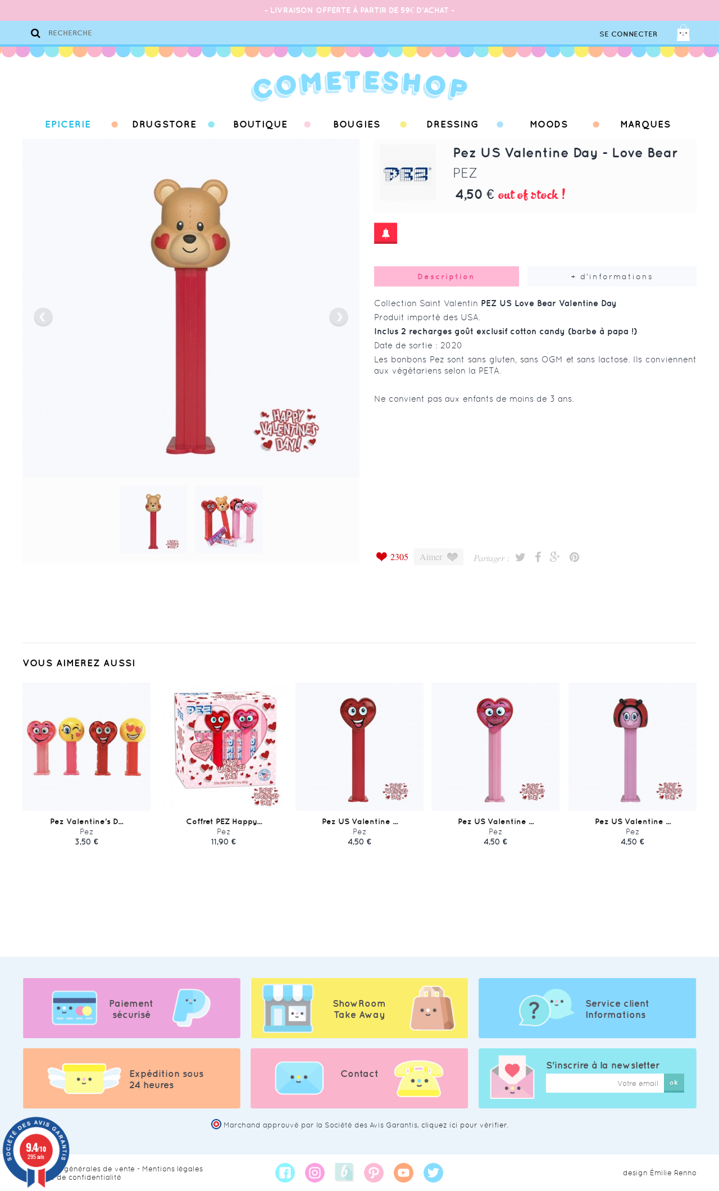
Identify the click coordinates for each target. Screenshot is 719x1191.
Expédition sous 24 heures (166, 1079)
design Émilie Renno (660, 1173)
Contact (359, 1073)
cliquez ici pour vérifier (464, 1125)
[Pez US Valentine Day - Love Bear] (153, 519)
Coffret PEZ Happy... (224, 821)
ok (674, 1082)
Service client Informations (617, 1009)
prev (43, 317)
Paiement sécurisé (131, 1009)
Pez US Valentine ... (360, 821)
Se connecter (628, 34)
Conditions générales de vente (78, 1169)
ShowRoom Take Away (359, 1009)
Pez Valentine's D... (86, 821)
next (338, 317)
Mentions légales (172, 1169)
